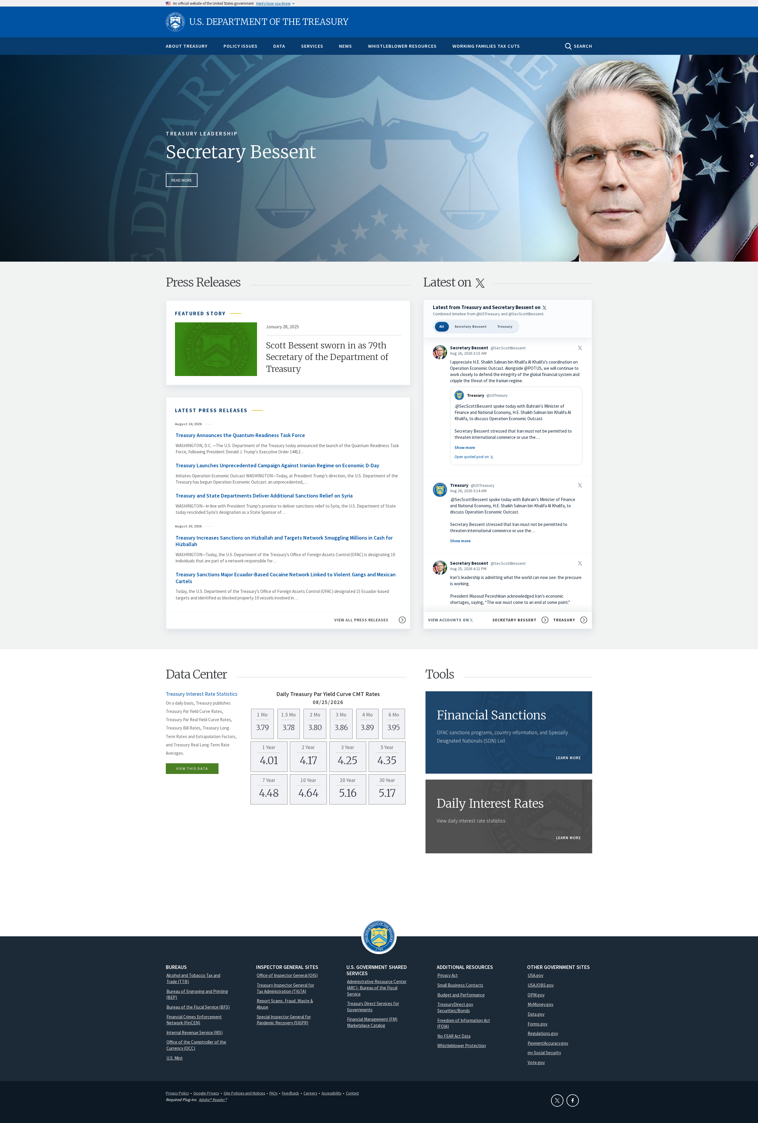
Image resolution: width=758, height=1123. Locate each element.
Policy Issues (241, 46)
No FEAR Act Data (453, 1036)
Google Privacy (206, 1093)
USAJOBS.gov (541, 985)
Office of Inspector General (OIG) (287, 975)
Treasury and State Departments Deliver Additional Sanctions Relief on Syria (264, 495)
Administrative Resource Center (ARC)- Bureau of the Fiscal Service (377, 987)
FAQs (273, 1093)
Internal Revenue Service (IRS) (194, 1032)
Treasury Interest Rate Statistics (201, 694)
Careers (310, 1093)
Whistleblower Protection (461, 1045)
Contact (352, 1093)
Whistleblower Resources (402, 46)
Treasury (505, 326)
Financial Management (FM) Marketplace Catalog (372, 1022)
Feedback (290, 1093)
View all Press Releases (361, 620)
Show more (465, 447)
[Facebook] (572, 1100)
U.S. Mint (174, 1058)
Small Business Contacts (460, 985)
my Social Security (544, 1052)
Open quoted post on (475, 456)
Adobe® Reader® (213, 1099)
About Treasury (187, 46)
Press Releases (203, 282)
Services (312, 46)
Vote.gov (536, 1062)
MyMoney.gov (540, 1004)
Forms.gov (537, 1024)
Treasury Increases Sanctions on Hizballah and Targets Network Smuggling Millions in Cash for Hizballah (284, 541)
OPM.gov (536, 995)
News (345, 46)
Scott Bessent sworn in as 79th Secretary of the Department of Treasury (327, 357)
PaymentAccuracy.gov (548, 1043)
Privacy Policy (177, 1093)
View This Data (192, 768)
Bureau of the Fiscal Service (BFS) (198, 1007)
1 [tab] (752, 156)
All (441, 326)
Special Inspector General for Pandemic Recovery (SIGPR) (284, 1020)
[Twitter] (557, 1100)
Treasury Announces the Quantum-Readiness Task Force (241, 435)
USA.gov (535, 975)
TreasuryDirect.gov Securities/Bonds (455, 1007)
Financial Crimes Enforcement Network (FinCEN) (194, 1020)
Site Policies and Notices (244, 1093)
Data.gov (536, 1014)
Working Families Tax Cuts (486, 46)
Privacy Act (447, 975)
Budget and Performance (461, 995)
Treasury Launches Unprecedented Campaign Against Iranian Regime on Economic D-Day (277, 465)
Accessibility (331, 1093)
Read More (181, 180)
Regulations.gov (543, 1033)
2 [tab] (752, 164)
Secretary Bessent (241, 152)
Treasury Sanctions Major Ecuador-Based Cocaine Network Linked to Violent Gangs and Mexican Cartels (286, 578)
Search (583, 46)
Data (279, 46)
